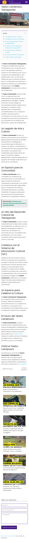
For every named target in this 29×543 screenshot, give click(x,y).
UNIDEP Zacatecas (7, 369)
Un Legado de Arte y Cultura (13, 37)
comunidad (22, 364)
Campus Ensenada (24, 369)
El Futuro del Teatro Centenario (14, 55)
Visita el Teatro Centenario (13, 57)
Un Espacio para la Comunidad (14, 39)
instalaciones (18, 334)
